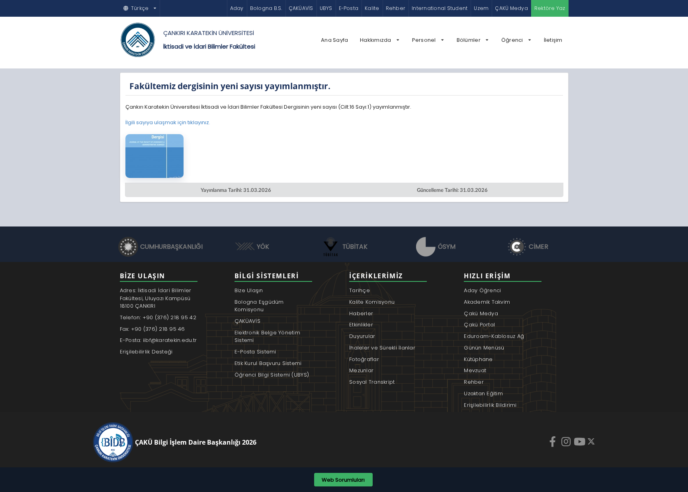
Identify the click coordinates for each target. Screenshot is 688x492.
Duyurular (362, 336)
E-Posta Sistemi (255, 351)
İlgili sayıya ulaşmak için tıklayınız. (167, 122)
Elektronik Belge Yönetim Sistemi (267, 336)
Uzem (481, 8)
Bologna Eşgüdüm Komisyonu (259, 306)
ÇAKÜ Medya (511, 8)
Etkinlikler (361, 324)
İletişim (553, 40)
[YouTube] (580, 441)
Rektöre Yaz (549, 8)
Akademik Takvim (487, 302)
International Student (439, 8)
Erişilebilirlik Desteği (146, 351)
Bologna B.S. (266, 8)
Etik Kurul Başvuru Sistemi (268, 363)
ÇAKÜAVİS (301, 8)
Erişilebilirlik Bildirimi (490, 405)
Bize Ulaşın (249, 290)
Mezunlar (361, 370)
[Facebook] (553, 441)
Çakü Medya (481, 313)
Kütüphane (478, 359)
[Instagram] (567, 441)
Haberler (361, 313)
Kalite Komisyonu (372, 302)
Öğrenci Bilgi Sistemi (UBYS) (272, 375)
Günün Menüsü (484, 347)
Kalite (372, 8)
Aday (237, 8)
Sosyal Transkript (372, 382)
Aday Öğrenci (482, 290)
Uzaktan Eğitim (483, 393)
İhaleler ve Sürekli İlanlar (382, 347)
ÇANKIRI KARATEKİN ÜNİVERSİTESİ (208, 33)
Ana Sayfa (334, 40)
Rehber (395, 8)
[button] (140, 8)
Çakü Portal (479, 324)
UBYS (326, 8)
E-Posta (349, 8)
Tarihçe (359, 290)
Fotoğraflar (364, 359)
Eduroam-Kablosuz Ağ (494, 336)
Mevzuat (475, 370)
